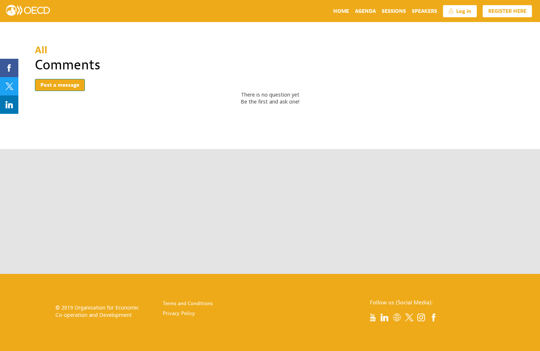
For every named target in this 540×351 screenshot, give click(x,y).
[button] (460, 11)
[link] (341, 11)
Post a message (59, 85)
